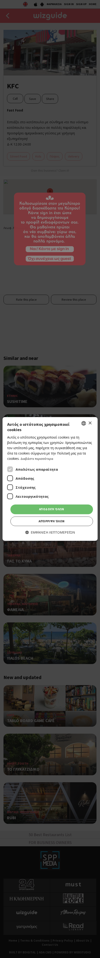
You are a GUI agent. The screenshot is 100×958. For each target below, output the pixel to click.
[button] (50, 532)
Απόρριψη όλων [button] (51, 521)
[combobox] (83, 423)
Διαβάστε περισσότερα (36, 459)
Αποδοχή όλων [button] (51, 509)
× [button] (90, 423)
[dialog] (50, 479)
